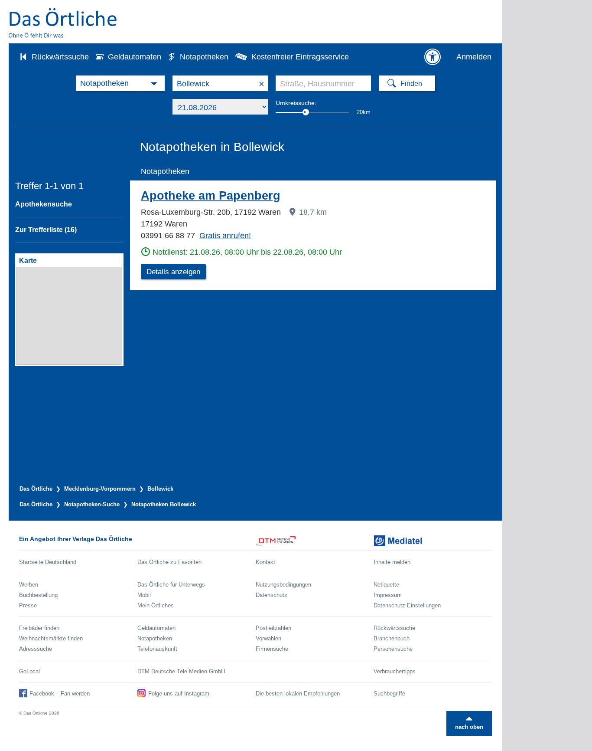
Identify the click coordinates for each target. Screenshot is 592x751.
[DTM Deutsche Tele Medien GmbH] (315, 540)
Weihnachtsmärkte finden (51, 638)
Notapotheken (204, 56)
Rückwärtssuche (60, 56)
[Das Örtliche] (63, 23)
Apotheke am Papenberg (210, 195)
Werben (28, 584)
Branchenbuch (392, 638)
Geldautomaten (134, 56)
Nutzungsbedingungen (283, 584)
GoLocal (29, 671)
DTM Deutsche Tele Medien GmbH (181, 671)
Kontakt (265, 562)
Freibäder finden (39, 628)
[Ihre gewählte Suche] (120, 83)
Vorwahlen (268, 638)
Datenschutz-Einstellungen (407, 605)
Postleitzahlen (273, 628)
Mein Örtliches (155, 605)
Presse (28, 605)
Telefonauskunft (157, 649)
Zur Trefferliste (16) (46, 229)
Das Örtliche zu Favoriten (169, 562)
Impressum (388, 595)
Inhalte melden (392, 562)
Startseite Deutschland (47, 562)
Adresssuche (35, 649)
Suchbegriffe (389, 693)
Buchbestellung (38, 595)
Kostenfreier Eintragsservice (300, 56)
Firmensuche (272, 649)
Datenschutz (271, 595)
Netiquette (386, 584)
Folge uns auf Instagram (178, 693)
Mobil (144, 595)
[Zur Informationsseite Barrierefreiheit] (432, 56)
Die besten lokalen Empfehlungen (298, 693)
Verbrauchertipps (395, 671)
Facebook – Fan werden (59, 693)
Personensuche (393, 649)
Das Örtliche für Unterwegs (171, 584)
